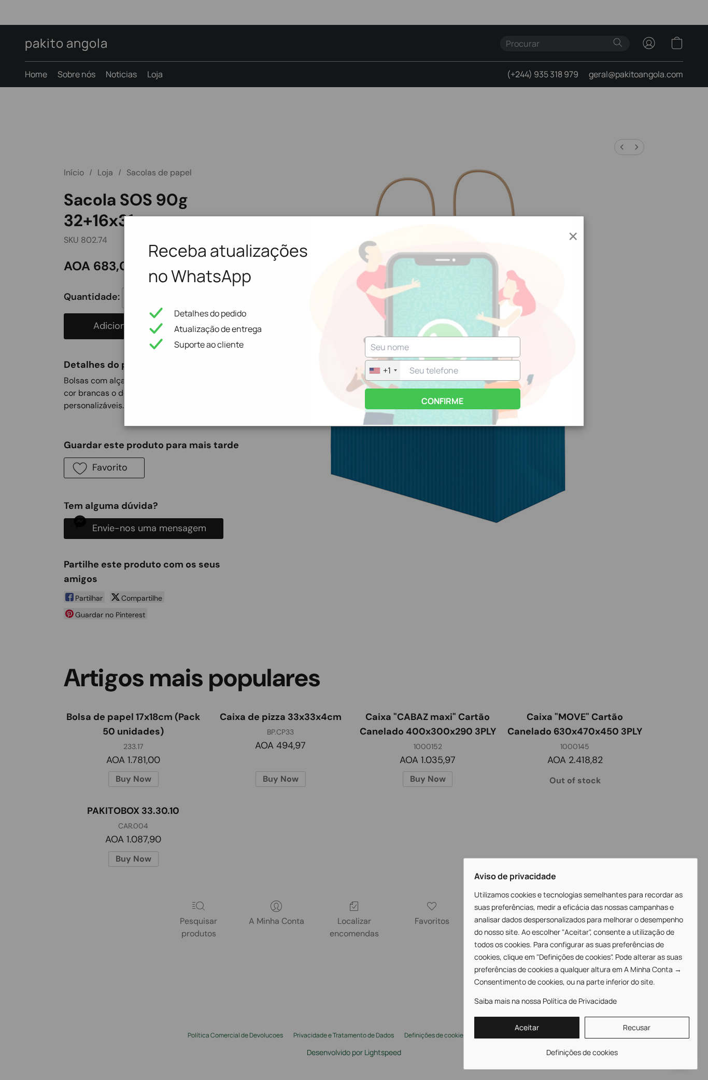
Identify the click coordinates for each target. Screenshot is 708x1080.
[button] (526, 1028)
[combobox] (382, 370)
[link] (581, 1049)
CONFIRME (442, 401)
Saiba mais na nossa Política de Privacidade (545, 1001)
